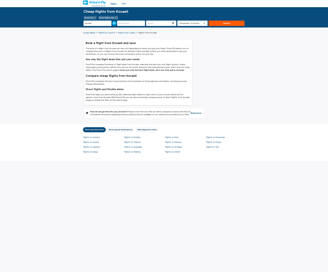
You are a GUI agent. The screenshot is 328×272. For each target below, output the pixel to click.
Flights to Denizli (172, 152)
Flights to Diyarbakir (133, 147)
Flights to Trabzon (132, 142)
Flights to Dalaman (91, 147)
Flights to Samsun (173, 142)
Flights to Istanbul (91, 137)
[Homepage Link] (94, 2)
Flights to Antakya (173, 147)
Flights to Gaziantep (215, 137)
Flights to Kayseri (91, 142)
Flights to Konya (213, 142)
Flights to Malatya (132, 152)
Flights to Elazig (90, 152)
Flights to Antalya (132, 137)
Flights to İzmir (172, 137)
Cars (124, 4)
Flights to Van (212, 147)
